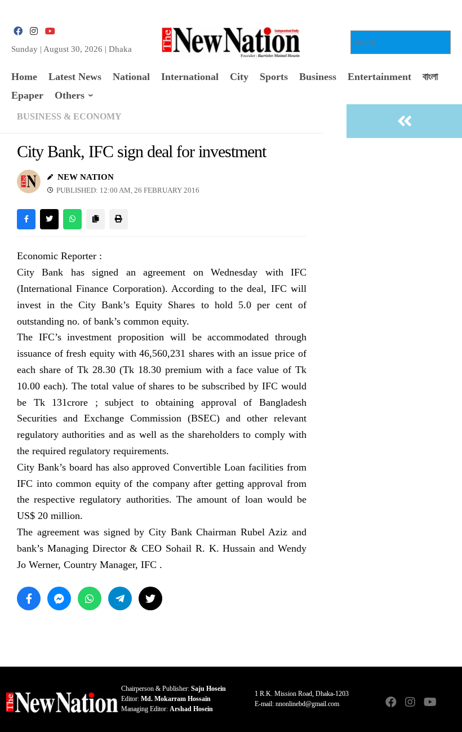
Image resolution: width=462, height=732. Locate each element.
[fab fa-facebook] (18, 31)
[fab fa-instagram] (33, 31)
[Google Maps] (448, 703)
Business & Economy (69, 116)
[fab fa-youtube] (49, 31)
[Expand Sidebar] (404, 121)
